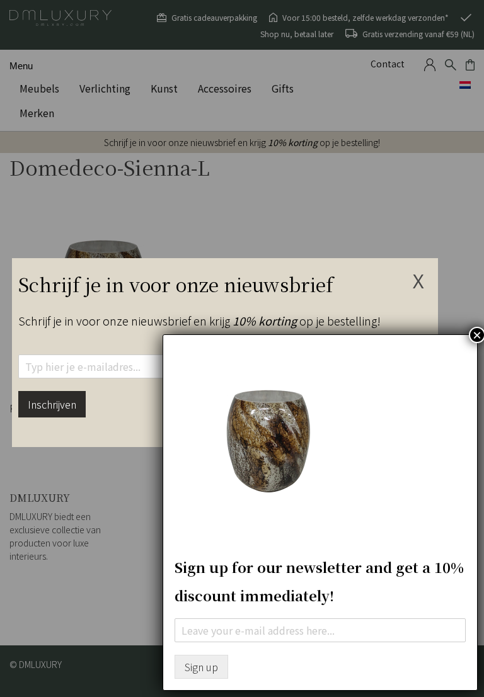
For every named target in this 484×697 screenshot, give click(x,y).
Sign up (201, 666)
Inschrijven (52, 404)
